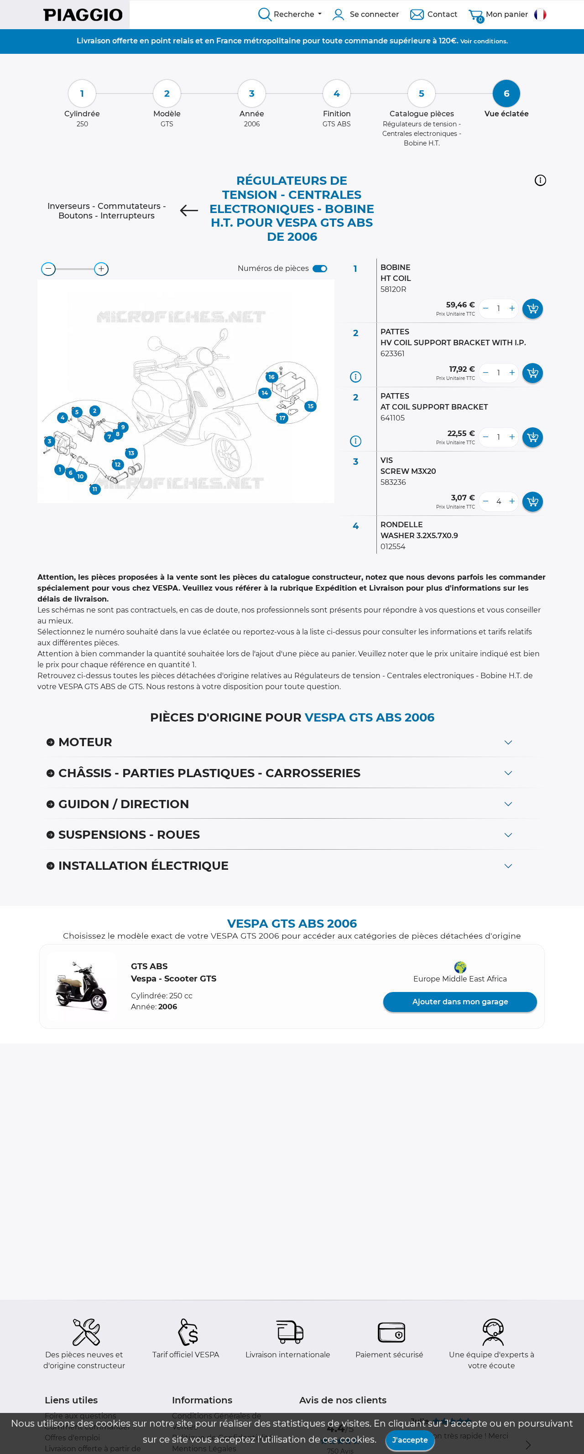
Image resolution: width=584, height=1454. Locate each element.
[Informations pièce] (355, 376)
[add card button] (532, 309)
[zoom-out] (48, 269)
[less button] (485, 309)
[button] (540, 180)
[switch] (320, 268)
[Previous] (188, 210)
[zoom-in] (101, 269)
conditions (490, 41)
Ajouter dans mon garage (460, 1001)
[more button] (512, 309)
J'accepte (410, 1440)
